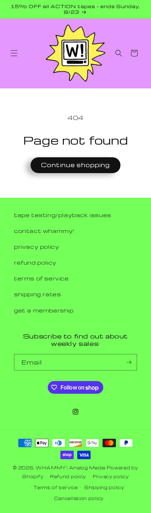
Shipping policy (104, 487)
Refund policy (68, 476)
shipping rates (37, 294)
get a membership (44, 310)
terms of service (41, 278)
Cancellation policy (79, 498)
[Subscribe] (129, 362)
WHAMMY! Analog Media (70, 467)
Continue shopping (75, 165)
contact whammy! (44, 230)
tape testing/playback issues (62, 214)
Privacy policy (111, 476)
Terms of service (55, 487)
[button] (14, 53)
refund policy (35, 262)
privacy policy (36, 246)
